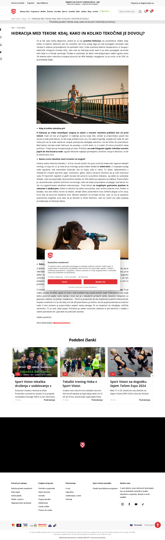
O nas (68, 488)
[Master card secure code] (42, 525)
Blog (24, 19)
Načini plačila (16, 495)
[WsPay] (33, 525)
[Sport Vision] (13, 11)
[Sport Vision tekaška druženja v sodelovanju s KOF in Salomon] (35, 362)
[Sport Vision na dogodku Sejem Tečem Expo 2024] (130, 362)
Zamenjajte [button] (149, 525)
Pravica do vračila (45, 510)
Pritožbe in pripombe (46, 488)
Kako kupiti (15, 492)
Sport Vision (16, 19)
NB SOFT (87, 538)
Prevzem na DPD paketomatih (82, 2)
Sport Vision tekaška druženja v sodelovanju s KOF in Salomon (33, 385)
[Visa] (25, 525)
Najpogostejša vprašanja (21, 503)
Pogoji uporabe (44, 499)
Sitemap (69, 499)
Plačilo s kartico (17, 499)
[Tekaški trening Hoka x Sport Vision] (82, 362)
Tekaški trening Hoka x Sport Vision (80, 383)
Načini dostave (44, 492)
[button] (30, 11)
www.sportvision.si (70, 538)
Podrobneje (49, 400)
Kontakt (41, 495)
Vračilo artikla (43, 506)
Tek (28, 19)
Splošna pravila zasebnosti (21, 488)
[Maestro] (19, 525)
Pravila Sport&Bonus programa (105, 488)
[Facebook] (129, 504)
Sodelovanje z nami (73, 495)
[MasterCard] (13, 525)
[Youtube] (136, 504)
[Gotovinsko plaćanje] (55, 525)
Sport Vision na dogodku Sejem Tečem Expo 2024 (128, 383)
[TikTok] (142, 504)
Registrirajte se (147, 3)
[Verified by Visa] (49, 525)
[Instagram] (122, 504)
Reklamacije (43, 503)
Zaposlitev (70, 492)
